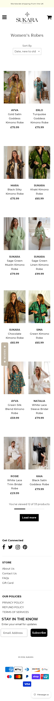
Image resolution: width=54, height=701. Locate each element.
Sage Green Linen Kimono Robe (39, 264)
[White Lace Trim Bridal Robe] (15, 453)
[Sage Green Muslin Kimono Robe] (15, 233)
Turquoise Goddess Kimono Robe (39, 118)
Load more (29, 517)
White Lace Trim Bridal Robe (14, 484)
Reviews (4, 354)
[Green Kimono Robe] (39, 306)
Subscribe (39, 632)
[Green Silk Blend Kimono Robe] (15, 378)
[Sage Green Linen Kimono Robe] (39, 233)
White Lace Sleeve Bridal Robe (39, 409)
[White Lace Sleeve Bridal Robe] (39, 378)
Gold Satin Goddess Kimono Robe (15, 118)
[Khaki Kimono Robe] (39, 162)
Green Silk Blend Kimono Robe (14, 409)
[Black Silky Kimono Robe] (15, 162)
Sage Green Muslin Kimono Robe (14, 264)
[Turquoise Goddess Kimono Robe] (39, 87)
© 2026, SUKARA (25, 657)
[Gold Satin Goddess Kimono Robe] (15, 87)
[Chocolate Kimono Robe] (15, 306)
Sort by (27, 45)
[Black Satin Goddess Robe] (39, 453)
